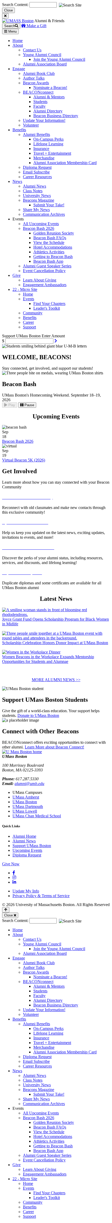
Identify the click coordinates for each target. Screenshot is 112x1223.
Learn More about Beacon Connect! (54, 747)
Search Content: (15, 4)
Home (28, 294)
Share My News (36, 209)
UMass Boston (25, 802)
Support (29, 327)
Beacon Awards (36, 83)
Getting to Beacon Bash (53, 256)
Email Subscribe (36, 172)
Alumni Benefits (36, 134)
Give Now (11, 864)
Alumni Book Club (39, 73)
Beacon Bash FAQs (49, 238)
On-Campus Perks (48, 139)
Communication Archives (44, 214)
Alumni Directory (48, 111)
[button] (55, 341)
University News (37, 195)
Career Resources (37, 177)
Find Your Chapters (49, 303)
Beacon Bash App (48, 261)
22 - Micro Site (25, 1179)
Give (17, 1164)
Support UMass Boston (32, 845)
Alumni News (34, 186)
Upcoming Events (27, 850)
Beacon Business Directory (55, 115)
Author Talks (34, 78)
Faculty (39, 106)
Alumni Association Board (45, 64)
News (17, 1071)
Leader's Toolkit (46, 308)
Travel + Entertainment (52, 153)
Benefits (29, 317)
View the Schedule (48, 242)
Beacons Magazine (38, 200)
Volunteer (31, 125)
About (18, 934)
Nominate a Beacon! (50, 87)
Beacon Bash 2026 (38, 228)
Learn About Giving (39, 280)
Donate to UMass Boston (38, 715)
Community (32, 313)
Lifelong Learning (48, 144)
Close (8, 10)
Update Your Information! (44, 120)
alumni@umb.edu (29, 783)
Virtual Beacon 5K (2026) (23, 460)
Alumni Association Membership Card (65, 162)
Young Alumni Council (42, 54)
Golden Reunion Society (53, 233)
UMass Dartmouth (28, 806)
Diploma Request (37, 167)
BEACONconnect (38, 92)
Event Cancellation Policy (44, 270)
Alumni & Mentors (49, 97)
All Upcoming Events (41, 223)
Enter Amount (53, 336)
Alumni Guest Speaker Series (47, 266)
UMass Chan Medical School (37, 816)
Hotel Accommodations (52, 247)
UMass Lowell (25, 811)
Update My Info (26, 891)
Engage (19, 958)
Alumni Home (24, 836)
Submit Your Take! (48, 205)
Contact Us (32, 50)
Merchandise (43, 158)
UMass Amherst (26, 797)
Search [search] (9, 26)
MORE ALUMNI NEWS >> (56, 680)
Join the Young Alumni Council (59, 59)
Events (28, 299)
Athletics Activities (48, 252)
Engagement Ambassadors (44, 285)
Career (28, 322)
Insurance (41, 148)
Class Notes (32, 191)
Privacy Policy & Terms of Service (41, 896)
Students (40, 101)
